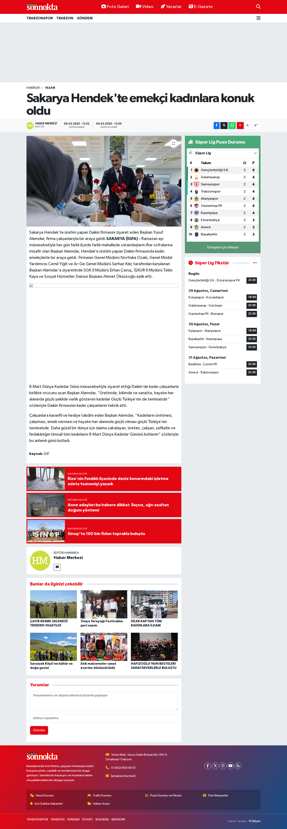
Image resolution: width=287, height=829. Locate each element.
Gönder (39, 730)
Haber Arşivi (101, 803)
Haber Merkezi (68, 558)
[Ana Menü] (259, 18)
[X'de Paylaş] (224, 125)
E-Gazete (203, 6)
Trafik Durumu (102, 795)
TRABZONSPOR (39, 18)
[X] (215, 765)
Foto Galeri (118, 6)
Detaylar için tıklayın (222, 247)
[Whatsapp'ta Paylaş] (232, 125)
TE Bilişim (254, 821)
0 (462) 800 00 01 (123, 767)
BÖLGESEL (102, 819)
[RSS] (237, 765)
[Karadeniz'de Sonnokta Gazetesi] (42, 7)
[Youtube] (230, 765)
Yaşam (50, 87)
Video (148, 6)
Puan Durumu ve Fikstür (166, 795)
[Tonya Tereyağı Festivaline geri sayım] (103, 604)
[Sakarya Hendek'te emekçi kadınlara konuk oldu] (103, 181)
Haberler (33, 87)
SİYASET (87, 819)
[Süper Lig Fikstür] (255, 263)
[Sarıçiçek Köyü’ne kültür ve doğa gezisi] (53, 646)
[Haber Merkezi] (40, 560)
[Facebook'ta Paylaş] (217, 125)
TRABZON (64, 18)
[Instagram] (222, 765)
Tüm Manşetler (218, 795)
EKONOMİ (118, 819)
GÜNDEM (85, 18)
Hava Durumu (45, 795)
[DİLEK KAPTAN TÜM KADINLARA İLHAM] (154, 604)
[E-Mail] (57, 567)
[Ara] (258, 7)
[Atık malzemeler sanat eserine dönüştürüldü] (103, 646)
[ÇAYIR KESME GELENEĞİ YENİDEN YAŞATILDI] (53, 604)
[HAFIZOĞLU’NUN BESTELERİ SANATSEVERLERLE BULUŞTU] (154, 646)
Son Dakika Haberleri (48, 803)
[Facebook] (207, 765)
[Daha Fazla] (240, 125)
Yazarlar (174, 6)
